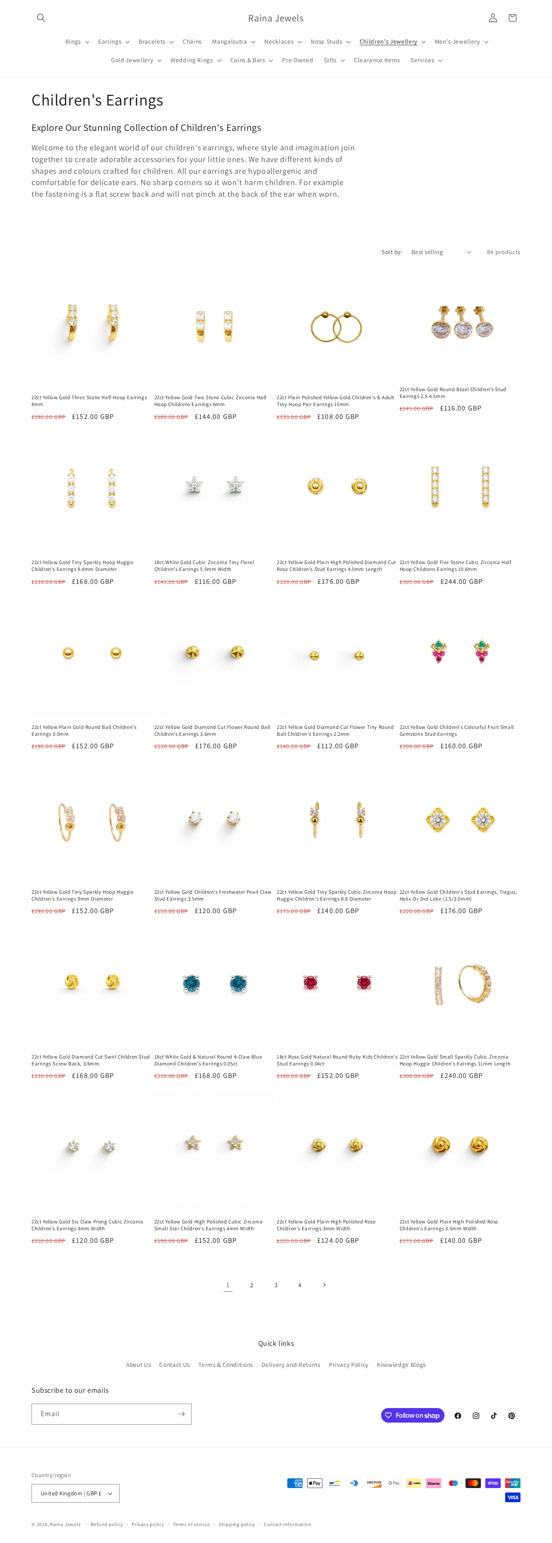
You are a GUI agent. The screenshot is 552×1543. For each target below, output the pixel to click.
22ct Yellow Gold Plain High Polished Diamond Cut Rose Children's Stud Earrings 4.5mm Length (336, 566)
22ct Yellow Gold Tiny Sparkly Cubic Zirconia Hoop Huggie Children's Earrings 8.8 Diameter (336, 895)
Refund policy (107, 1524)
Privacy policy (148, 1524)
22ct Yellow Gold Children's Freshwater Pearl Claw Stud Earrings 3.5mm (213, 895)
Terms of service (191, 1524)
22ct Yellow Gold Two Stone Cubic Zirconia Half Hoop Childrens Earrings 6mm (210, 401)
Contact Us (174, 1364)
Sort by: (391, 252)
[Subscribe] (181, 1414)
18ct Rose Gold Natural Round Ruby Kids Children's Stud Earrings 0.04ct (337, 1060)
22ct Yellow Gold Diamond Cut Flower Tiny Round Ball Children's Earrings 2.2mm (335, 730)
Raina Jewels (65, 1524)
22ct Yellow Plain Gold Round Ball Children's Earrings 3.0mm (84, 730)
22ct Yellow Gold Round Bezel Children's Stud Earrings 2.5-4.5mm (453, 393)
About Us (138, 1364)
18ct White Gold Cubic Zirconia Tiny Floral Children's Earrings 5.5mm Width (204, 566)
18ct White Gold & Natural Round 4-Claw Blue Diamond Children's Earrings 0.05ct (208, 1060)
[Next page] (324, 1285)
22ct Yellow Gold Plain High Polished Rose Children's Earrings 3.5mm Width (449, 1225)
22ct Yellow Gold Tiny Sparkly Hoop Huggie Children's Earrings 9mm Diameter (83, 895)
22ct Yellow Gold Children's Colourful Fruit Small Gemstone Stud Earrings (457, 730)
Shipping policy (237, 1524)
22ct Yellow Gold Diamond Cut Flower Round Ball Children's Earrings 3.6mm (212, 730)
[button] (41, 17)
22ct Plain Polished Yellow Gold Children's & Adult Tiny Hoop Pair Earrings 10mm (335, 401)
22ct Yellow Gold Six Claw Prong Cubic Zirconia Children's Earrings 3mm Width (87, 1225)
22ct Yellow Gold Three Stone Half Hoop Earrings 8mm (89, 401)
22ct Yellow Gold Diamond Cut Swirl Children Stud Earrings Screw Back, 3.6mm (91, 1060)
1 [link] (228, 1284)
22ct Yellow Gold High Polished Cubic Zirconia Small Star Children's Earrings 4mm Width (208, 1225)
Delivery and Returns (290, 1364)
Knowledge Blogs (401, 1364)
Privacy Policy (349, 1364)
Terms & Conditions (225, 1364)
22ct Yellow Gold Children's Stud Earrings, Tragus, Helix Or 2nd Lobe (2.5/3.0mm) (458, 895)
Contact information (288, 1524)
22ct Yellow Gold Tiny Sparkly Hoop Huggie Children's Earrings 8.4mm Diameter (83, 566)
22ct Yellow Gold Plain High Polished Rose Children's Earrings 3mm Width (326, 1225)
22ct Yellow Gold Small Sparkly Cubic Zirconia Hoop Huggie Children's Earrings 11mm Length (455, 1060)
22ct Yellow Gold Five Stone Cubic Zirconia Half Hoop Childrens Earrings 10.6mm (456, 566)
